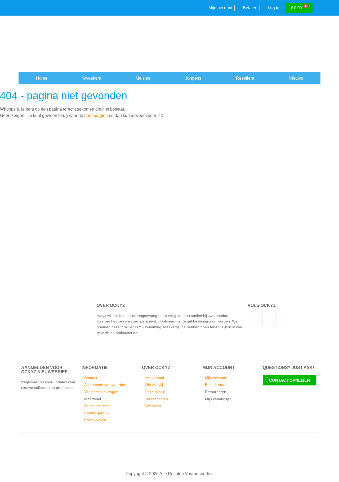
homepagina (96, 115)
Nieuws (296, 78)
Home (41, 78)
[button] (21, 257)
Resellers (245, 78)
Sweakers (91, 78)
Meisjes (143, 78)
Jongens (193, 78)
